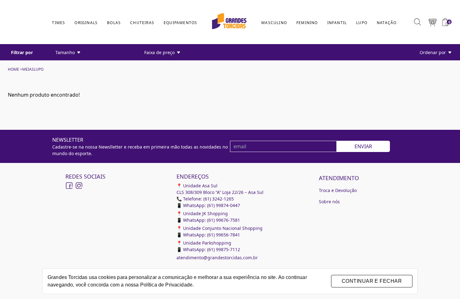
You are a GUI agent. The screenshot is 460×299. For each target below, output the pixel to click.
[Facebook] (69, 185)
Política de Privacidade (166, 284)
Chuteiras (142, 22)
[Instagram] (78, 185)
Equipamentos (180, 22)
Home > (15, 69)
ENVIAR (363, 146)
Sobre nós (329, 202)
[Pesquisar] (417, 21)
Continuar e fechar (372, 281)
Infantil (337, 22)
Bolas (114, 22)
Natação (386, 22)
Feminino (307, 22)
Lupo (361, 22)
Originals (86, 22)
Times (58, 22)
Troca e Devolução (338, 190)
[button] (432, 22)
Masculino (274, 22)
